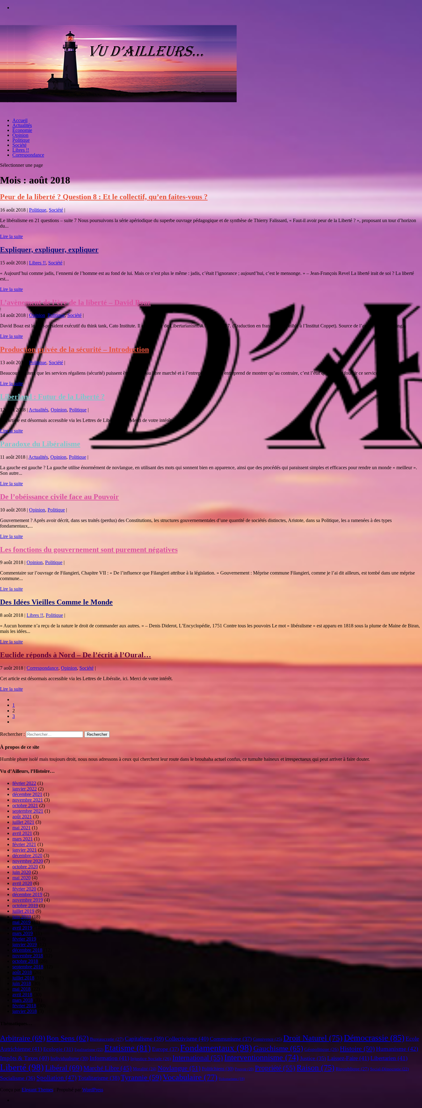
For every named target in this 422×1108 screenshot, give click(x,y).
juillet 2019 (23, 911)
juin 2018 (21, 983)
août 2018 (22, 972)
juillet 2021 (23, 822)
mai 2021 (21, 827)
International (197, 1058)
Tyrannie (141, 1077)
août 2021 (22, 816)
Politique (21, 140)
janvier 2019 (24, 944)
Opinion (20, 135)
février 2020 (24, 888)
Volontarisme (232, 1079)
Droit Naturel (313, 1038)
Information (109, 1058)
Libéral (63, 1067)
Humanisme (397, 1048)
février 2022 (24, 783)
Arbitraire (22, 1038)
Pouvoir (244, 1069)
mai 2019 (21, 922)
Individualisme (69, 1058)
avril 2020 (22, 883)
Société (19, 145)
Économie (22, 130)
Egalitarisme (88, 1049)
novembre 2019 (27, 900)
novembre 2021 (27, 800)
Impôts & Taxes (24, 1058)
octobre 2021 (25, 805)
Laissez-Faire (348, 1058)
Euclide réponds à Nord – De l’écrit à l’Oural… (75, 655)
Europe (165, 1049)
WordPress (92, 1089)
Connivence (267, 1039)
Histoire (357, 1048)
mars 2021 (22, 838)
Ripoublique (352, 1068)
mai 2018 (21, 989)
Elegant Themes (37, 1089)
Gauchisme (278, 1048)
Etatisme (127, 1048)
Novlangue (179, 1068)
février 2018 (24, 1005)
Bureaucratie (107, 1039)
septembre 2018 (27, 966)
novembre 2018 (27, 955)
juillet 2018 (23, 977)
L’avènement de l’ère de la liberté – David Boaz (75, 302)
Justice (313, 1058)
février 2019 (24, 939)
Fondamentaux (216, 1048)
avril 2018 (22, 994)
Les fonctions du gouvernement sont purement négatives (89, 550)
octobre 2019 (25, 905)
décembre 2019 (27, 894)
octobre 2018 (25, 961)
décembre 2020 (27, 855)
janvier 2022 (24, 788)
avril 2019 (22, 927)
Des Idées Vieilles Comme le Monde (56, 602)
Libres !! (20, 150)
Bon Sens (67, 1038)
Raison (316, 1067)
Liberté (22, 1067)
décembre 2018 (27, 950)
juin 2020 (21, 872)
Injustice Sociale (150, 1058)
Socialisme (17, 1078)
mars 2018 (22, 1000)
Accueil (19, 120)
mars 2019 (22, 933)
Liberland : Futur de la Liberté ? (52, 397)
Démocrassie (374, 1038)
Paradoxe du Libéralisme (40, 444)
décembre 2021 (27, 794)
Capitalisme (144, 1038)
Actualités (22, 125)
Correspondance (28, 155)
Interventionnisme (261, 1057)
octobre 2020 (25, 866)
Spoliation (56, 1077)
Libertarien (388, 1058)
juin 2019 (21, 916)
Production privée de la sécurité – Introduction (74, 349)
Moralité (144, 1069)
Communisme (231, 1039)
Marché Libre (107, 1068)
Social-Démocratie (389, 1069)
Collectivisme (187, 1038)
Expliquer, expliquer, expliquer (49, 250)
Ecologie (58, 1049)
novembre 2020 (27, 861)
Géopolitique (321, 1049)
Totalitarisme (99, 1078)
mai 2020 (21, 877)
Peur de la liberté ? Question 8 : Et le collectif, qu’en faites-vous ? (104, 197)
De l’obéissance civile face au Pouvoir (59, 497)
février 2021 (24, 844)
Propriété (275, 1068)
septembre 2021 (27, 811)
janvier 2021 (24, 850)
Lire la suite (11, 236)
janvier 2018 (24, 1011)
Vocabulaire (190, 1077)
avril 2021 (22, 833)
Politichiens (218, 1068)
